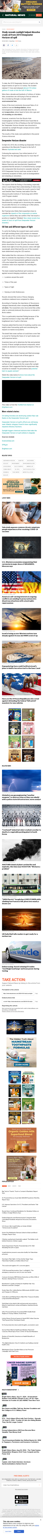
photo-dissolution (15, 52)
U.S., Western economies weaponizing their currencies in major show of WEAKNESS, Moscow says (19, 564)
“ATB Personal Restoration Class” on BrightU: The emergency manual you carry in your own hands (18, 1271)
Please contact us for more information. (13, 1011)
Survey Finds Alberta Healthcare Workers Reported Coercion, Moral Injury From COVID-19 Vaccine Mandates (20, 1330)
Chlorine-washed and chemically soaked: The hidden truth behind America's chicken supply (20, 1240)
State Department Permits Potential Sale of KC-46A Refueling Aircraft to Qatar (18, 1246)
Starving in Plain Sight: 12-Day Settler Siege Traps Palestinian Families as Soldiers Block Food (17, 1259)
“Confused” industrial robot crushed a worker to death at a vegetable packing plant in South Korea (21, 832)
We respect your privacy (21, 1489)
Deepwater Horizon (10, 49)
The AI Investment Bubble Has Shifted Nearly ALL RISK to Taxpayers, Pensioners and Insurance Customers (21, 1441)
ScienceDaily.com (8, 441)
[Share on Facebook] (8, 45)
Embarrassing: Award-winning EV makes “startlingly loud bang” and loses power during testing (20, 969)
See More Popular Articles (21, 1356)
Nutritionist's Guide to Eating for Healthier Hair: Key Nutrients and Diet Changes (18, 1284)
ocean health (7, 469)
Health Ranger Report (9, 1390)
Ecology (29, 49)
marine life (32, 50)
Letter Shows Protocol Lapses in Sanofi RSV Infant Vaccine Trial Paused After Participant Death (20, 1319)
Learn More (8, 1531)
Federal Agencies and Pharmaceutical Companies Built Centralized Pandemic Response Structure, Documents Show (19, 1219)
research (22, 52)
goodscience (16, 50)
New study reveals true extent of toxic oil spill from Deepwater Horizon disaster (21, 220)
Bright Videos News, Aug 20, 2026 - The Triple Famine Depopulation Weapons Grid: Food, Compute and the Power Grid (21, 1452)
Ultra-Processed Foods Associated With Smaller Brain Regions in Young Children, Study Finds (19, 1312)
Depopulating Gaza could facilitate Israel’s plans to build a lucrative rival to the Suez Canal (21, 667)
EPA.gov (5, 445)
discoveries (24, 49)
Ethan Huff (12, 559)
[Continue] (39, 1485)
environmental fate (7, 50)
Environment (10, 29)
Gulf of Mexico (24, 50)
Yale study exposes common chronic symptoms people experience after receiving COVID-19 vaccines (21, 529)
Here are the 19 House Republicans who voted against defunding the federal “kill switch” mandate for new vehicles (20, 701)
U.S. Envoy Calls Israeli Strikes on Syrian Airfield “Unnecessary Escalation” (16, 1227)
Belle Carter (12, 594)
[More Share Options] (17, 45)
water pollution (36, 52)
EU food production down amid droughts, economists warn (20, 1325)
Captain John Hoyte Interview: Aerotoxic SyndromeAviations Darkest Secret (16, 1463)
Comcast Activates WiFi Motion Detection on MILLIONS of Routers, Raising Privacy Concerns (20, 1278)
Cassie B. (12, 524)
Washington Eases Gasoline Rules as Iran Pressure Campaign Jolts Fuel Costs (18, 1350)
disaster (18, 49)
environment (35, 49)
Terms (8, 1511)
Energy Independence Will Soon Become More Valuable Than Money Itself (18, 1431)
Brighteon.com (7, 449)
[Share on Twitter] (12, 45)
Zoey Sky (11, 41)
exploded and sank (14, 149)
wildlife (4, 53)
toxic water (28, 52)
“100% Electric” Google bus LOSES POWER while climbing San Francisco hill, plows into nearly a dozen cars (21, 901)
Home (3, 29)
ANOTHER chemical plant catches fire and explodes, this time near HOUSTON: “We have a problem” (21, 867)
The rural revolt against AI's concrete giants (16, 1265)
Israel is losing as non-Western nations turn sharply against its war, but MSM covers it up (20, 634)
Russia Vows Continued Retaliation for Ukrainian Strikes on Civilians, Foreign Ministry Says (20, 1212)
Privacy (4, 1511)
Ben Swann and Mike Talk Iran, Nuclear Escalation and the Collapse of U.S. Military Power (21, 1409)
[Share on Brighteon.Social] (4, 45)
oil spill (8, 52)
